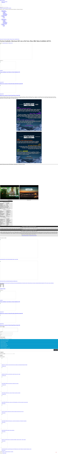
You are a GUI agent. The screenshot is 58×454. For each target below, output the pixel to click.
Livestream (3, 16)
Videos (4, 25)
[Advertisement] (29, 32)
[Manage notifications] (56, 452)
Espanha (4, 12)
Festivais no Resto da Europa (4, 345)
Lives (4, 17)
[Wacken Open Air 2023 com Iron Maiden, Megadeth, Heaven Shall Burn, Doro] (19, 279)
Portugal (4, 20)
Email (1, 334)
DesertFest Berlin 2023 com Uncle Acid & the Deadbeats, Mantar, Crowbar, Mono (9, 259)
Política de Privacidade (4, 1)
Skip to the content (2, 0)
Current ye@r (2, 338)
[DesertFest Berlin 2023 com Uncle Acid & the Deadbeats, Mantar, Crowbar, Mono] (19, 257)
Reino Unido (4, 13)
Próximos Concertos (4, 15)
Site (0, 335)
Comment (1, 331)
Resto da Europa (5, 14)
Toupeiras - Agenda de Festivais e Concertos (7, 451)
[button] (1, 164)
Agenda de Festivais (4, 11)
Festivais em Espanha (3, 342)
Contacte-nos (3, 2)
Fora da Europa (5, 23)
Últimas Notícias (4, 10)
